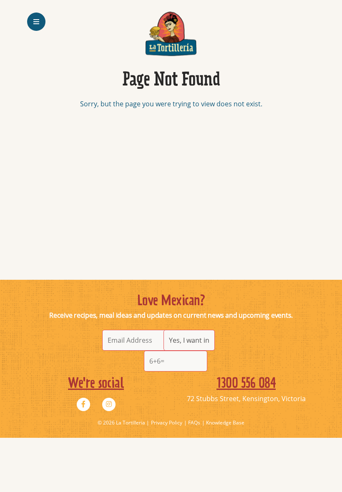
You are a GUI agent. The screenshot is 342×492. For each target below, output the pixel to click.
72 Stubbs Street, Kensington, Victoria (246, 398)
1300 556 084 (246, 383)
